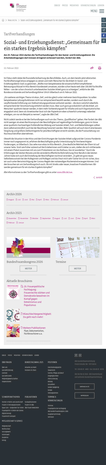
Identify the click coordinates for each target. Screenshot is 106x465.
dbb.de (57, 5)
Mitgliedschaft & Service (12, 421)
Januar (65, 199)
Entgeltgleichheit (53, 375)
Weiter (77, 268)
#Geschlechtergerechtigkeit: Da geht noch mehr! (37, 315)
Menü (94, 11)
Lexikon (101, 5)
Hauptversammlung (54, 414)
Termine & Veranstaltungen (55, 398)
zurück (99, 177)
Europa (50, 390)
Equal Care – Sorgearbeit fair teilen (13, 407)
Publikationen (31, 397)
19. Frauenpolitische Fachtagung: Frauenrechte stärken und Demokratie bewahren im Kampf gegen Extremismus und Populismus (37, 296)
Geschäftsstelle (7, 375)
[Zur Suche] (103, 20)
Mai (33, 199)
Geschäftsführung (7, 370)
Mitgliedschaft (6, 426)
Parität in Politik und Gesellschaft (12, 402)
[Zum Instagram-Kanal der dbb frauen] (103, 40)
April (40, 199)
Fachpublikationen (30, 402)
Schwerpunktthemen (11, 397)
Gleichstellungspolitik (54, 367)
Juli (19, 199)
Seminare (51, 417)
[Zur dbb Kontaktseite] (103, 25)
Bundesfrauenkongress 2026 (25, 262)
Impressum (85, 395)
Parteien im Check (30, 370)
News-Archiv (12, 20)
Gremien (4, 373)
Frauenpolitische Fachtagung (57, 408)
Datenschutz (84, 387)
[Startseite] (3, 20)
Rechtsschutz (6, 428)
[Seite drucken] (98, 68)
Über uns (4, 367)
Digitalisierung (6, 413)
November (24, 218)
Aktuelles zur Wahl (30, 367)
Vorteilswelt (5, 434)
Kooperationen (6, 381)
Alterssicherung (53, 378)
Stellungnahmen (53, 393)
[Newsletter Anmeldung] (103, 30)
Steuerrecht (51, 370)
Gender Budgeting (53, 387)
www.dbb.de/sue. (65, 172)
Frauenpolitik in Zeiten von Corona (12, 410)
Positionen (52, 362)
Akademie (5, 437)
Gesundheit (51, 384)
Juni (26, 199)
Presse (65, 5)
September (46, 218)
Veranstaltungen (88, 5)
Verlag (4, 440)
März (47, 199)
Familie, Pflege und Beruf (56, 373)
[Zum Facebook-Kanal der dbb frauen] (103, 35)
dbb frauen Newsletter (32, 407)
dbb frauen (7, 362)
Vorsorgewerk (6, 431)
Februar (56, 199)
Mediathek (74, 5)
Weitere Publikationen (34, 327)
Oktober (35, 218)
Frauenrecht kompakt (9, 416)
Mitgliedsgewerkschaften (10, 378)
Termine (61, 262)
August (11, 199)
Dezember (12, 218)
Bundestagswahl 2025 (34, 362)
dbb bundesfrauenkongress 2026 (58, 411)
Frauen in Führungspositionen (11, 404)
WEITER (28, 268)
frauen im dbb (29, 404)
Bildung (50, 381)
